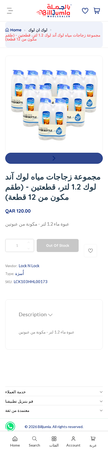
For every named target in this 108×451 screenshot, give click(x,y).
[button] (54, 158)
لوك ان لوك (37, 29)
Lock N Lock (29, 265)
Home (15, 29)
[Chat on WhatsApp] (10, 424)
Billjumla (44, 426)
